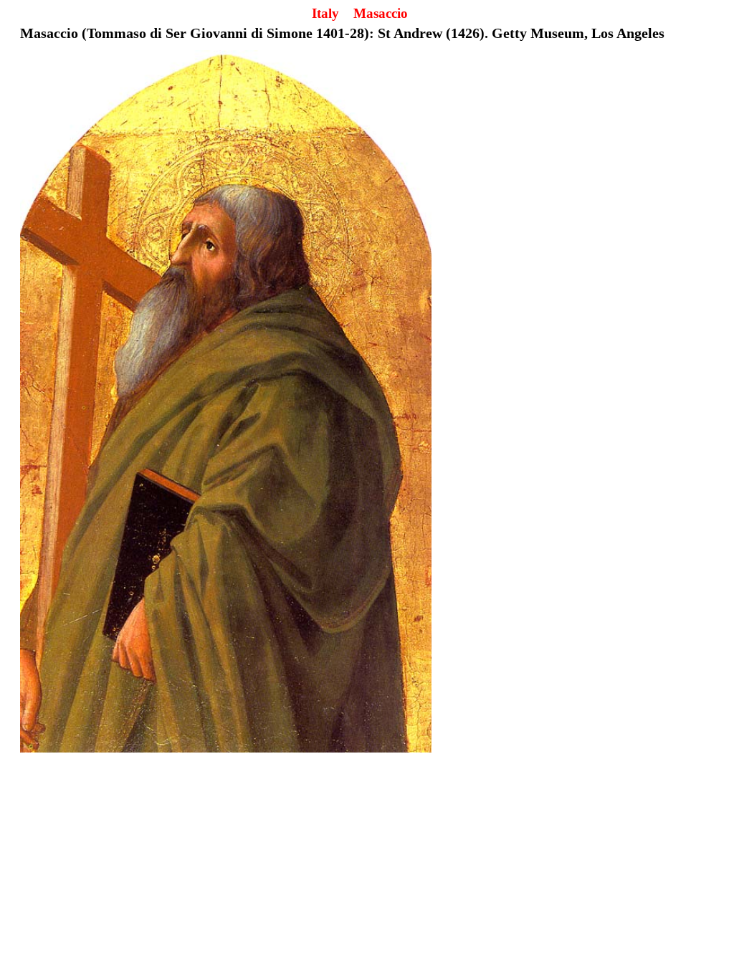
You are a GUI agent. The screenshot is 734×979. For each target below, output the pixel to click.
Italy (325, 13)
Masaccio (380, 13)
